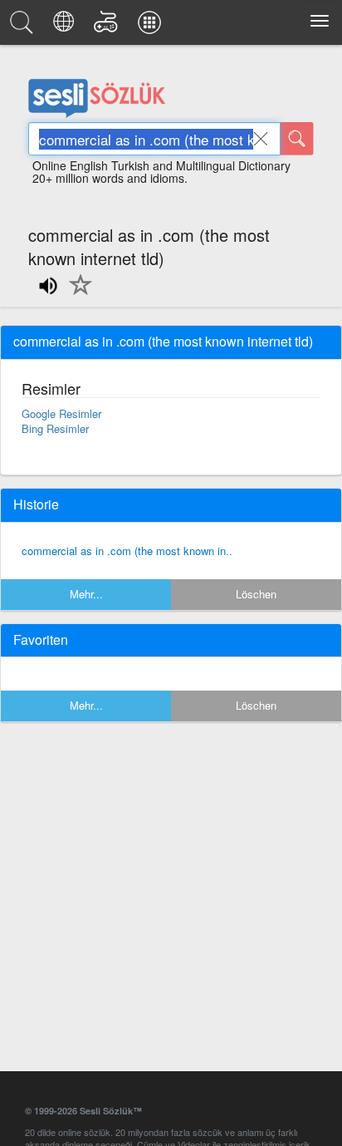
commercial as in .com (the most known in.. (127, 550)
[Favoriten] (76, 294)
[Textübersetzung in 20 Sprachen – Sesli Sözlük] (66, 26)
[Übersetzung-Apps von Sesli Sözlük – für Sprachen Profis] (151, 26)
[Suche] (297, 138)
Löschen (256, 594)
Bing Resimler (55, 428)
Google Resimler (61, 413)
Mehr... (86, 594)
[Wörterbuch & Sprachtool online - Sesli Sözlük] (24, 26)
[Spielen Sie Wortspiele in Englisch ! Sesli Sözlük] (108, 26)
